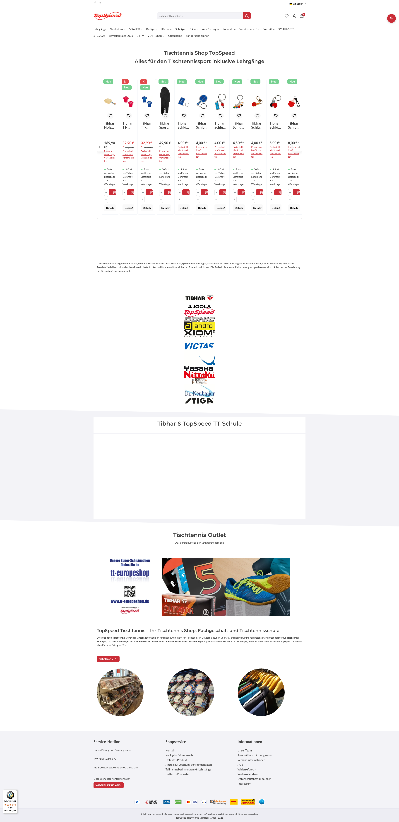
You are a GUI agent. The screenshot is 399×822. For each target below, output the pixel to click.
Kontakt (170, 750)
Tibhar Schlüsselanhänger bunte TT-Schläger (239, 125)
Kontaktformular (121, 778)
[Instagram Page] (100, 3)
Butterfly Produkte (177, 774)
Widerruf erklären (248, 774)
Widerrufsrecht (247, 769)
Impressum (244, 783)
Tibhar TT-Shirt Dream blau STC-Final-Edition (146, 125)
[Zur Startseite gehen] (109, 16)
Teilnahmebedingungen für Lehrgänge (188, 769)
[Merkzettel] (287, 16)
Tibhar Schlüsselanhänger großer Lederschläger (294, 125)
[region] (199, 147)
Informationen (250, 741)
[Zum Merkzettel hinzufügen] (110, 116)
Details (110, 207)
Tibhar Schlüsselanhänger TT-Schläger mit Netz (202, 125)
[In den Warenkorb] (186, 192)
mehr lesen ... (106, 658)
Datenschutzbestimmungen (254, 778)
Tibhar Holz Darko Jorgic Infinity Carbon (110, 125)
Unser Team (245, 750)
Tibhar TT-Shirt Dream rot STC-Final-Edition (128, 125)
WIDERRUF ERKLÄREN (109, 785)
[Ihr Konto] (294, 16)
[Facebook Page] (95, 3)
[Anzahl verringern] (106, 192)
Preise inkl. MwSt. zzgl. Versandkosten (109, 156)
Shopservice (176, 741)
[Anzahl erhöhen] (106, 199)
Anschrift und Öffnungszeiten (255, 755)
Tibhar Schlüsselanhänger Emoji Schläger (257, 125)
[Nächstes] (297, 147)
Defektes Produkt (176, 760)
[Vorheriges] (101, 147)
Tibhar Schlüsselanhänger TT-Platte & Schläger (220, 125)
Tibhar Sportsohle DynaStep (165, 125)
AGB (240, 764)
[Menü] (16, 791)
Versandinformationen (251, 760)
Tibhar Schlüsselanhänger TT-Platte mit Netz (183, 125)
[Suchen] (247, 15)
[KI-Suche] (391, 18)
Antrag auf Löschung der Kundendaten (189, 764)
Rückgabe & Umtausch (179, 755)
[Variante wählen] (112, 192)
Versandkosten (192, 814)
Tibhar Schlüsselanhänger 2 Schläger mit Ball (275, 125)
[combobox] (200, 15)
